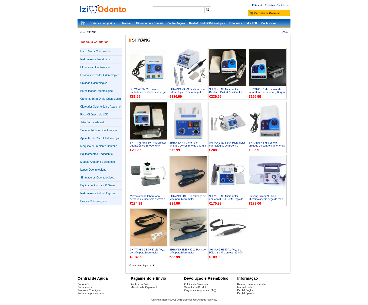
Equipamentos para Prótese (97, 185)
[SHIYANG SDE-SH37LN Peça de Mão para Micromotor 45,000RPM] (148, 245)
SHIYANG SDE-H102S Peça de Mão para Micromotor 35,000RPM (188, 199)
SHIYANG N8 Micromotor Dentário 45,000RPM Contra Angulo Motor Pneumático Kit (226, 92)
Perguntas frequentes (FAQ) (200, 290)
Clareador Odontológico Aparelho (100, 106)
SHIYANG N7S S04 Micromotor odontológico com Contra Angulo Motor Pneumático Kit (227, 145)
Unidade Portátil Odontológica (207, 23)
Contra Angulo (176, 23)
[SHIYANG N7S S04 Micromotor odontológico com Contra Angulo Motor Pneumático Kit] (227, 138)
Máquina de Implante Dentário (98, 146)
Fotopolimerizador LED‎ (243, 23)
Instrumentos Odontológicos (97, 193)
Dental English (245, 290)
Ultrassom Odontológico (95, 67)
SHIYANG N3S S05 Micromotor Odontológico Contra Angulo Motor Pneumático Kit (188, 92)
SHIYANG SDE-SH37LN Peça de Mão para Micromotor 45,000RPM (147, 252)
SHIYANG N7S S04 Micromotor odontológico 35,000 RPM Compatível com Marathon (148, 145)
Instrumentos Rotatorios (95, 59)
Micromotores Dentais (149, 23)
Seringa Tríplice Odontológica (98, 130)
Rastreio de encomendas (251, 284)
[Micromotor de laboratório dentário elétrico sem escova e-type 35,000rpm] (148, 192)
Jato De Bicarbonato (92, 122)
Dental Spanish (246, 293)
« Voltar (285, 32)
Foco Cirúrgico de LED (94, 114)
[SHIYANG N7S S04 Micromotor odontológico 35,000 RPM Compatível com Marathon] (148, 138)
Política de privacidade (91, 293)
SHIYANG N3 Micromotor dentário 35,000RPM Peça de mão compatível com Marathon (227, 199)
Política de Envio (140, 284)
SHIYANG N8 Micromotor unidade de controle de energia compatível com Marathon (267, 145)
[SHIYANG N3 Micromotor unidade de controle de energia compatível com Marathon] (188, 138)
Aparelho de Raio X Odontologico (100, 138)
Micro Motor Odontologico (96, 51)
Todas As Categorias (94, 41)
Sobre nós (83, 284)
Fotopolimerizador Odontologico (99, 75)
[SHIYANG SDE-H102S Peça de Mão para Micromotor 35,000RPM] (188, 192)
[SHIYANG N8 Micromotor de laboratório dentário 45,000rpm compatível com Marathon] (267, 85)
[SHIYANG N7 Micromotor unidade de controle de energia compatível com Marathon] (148, 85)
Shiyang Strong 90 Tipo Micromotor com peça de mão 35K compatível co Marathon (266, 199)
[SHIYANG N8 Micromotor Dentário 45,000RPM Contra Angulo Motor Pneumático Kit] (227, 85)
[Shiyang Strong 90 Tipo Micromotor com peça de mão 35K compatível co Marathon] (267, 192)
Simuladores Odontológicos (97, 177)
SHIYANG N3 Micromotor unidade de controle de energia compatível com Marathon (188, 145)
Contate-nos (283, 5)
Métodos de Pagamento (144, 287)
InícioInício (82, 23)
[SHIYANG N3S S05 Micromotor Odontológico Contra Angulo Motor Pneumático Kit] (188, 85)
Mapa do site (244, 287)
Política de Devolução (196, 284)
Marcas (126, 23)
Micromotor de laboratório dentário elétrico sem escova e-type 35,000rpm (148, 199)
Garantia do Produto (195, 287)
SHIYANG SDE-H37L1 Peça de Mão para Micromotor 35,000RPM (188, 252)
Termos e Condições (89, 290)
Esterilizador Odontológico (96, 90)
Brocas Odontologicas (94, 201)
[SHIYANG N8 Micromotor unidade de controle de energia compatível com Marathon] (267, 138)
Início (82, 32)
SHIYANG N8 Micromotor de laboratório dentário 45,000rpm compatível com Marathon (267, 92)
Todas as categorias (102, 23)
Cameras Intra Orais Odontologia (100, 98)
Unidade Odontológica (93, 83)
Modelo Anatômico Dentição (97, 161)
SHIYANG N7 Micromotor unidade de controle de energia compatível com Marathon (148, 92)
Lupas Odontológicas (93, 169)
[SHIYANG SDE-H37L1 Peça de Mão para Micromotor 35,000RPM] (188, 245)
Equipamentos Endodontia (96, 153)
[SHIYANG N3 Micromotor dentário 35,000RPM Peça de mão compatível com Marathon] (227, 192)
